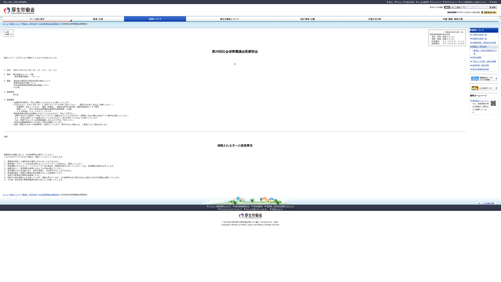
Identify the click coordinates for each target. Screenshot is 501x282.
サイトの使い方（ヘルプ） (257, 209)
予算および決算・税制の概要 (484, 61)
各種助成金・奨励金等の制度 (484, 43)
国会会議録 (476, 57)
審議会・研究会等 (29, 24)
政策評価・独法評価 (480, 65)
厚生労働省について (229, 19)
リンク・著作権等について (220, 206)
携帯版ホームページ (480, 101)
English (494, 2)
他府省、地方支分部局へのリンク (280, 206)
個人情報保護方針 (242, 206)
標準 (447, 7)
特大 (458, 7)
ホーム (399, 2)
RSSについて (277, 209)
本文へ (391, 2)
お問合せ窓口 (409, 2)
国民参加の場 (489, 12)
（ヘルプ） (483, 2)
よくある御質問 (423, 2)
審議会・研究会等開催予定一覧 (485, 51)
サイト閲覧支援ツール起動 (469, 2)
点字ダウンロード (451, 2)
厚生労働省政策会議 (480, 69)
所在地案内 (258, 206)
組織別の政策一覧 (479, 38)
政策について (155, 19)
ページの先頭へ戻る (486, 203)
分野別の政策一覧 (479, 35)
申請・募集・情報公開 (453, 19)
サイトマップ (436, 2)
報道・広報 (98, 19)
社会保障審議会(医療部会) (49, 24)
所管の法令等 (374, 19)
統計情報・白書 (307, 19)
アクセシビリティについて (231, 209)
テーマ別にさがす (37, 19)
